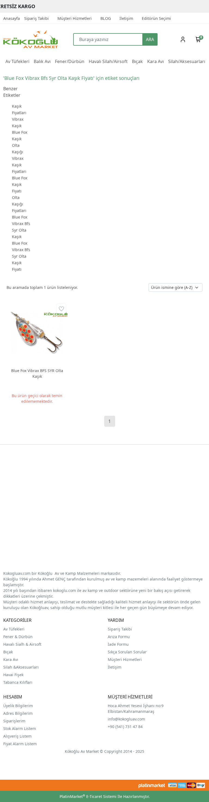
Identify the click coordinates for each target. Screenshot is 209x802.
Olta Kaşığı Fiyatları (19, 204)
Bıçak (8, 651)
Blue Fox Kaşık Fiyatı (19, 184)
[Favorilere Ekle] (61, 308)
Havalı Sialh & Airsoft (22, 644)
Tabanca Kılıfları (18, 682)
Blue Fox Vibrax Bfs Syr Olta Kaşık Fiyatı (21, 256)
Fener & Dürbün (18, 636)
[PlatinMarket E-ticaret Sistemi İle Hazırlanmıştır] (152, 785)
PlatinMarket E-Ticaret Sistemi (88, 796)
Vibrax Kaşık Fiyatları (19, 165)
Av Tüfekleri (13, 629)
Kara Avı (10, 659)
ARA (150, 39)
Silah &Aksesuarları (21, 667)
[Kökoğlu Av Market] (28, 39)
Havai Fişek (13, 674)
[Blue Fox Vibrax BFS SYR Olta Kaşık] (37, 332)
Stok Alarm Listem (19, 728)
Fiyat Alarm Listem (20, 743)
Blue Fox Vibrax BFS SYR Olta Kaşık (37, 373)
